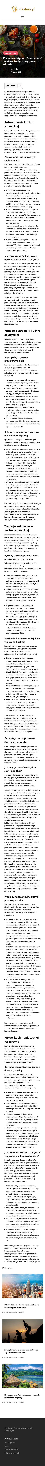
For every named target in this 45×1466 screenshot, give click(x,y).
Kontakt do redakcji (11, 1449)
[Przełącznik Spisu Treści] (18, 86)
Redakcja (14, 1312)
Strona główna (9, 1442)
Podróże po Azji (10, 53)
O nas (6, 1446)
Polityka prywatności (12, 1453)
